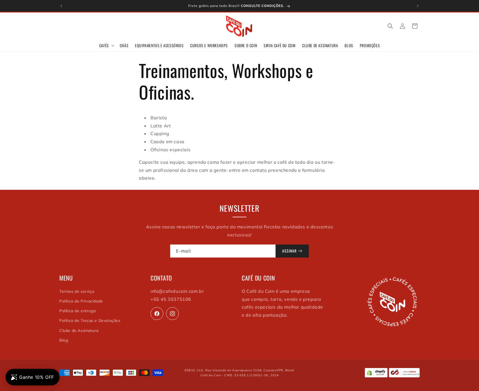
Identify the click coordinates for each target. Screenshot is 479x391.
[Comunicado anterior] (61, 6)
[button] (106, 45)
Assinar (289, 251)
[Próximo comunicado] (418, 6)
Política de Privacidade (81, 301)
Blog (63, 340)
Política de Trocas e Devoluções (90, 320)
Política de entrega (77, 310)
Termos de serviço (76, 291)
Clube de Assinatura (78, 330)
